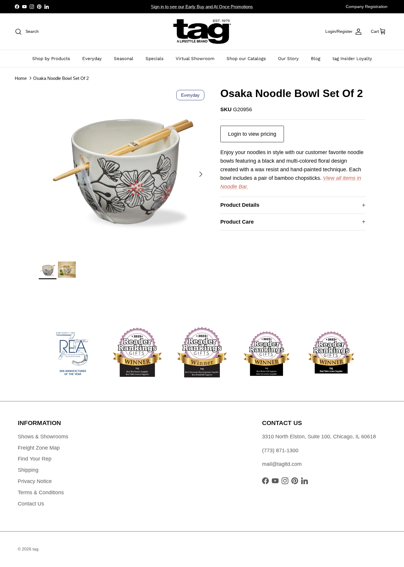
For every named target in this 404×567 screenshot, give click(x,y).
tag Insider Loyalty (352, 58)
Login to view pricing (252, 134)
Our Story (288, 58)
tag (35, 549)
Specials (155, 58)
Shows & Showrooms (43, 437)
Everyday (92, 58)
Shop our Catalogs (246, 58)
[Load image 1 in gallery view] (123, 171)
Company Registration (366, 6)
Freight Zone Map (39, 448)
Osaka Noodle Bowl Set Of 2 (61, 77)
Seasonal (123, 58)
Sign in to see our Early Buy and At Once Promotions (202, 6)
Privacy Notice (35, 481)
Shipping (28, 470)
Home (21, 77)
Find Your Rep (34, 459)
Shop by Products (51, 58)
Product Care (237, 222)
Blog (315, 58)
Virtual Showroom (195, 58)
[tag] (202, 31)
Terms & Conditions (41, 492)
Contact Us (31, 504)
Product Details (239, 205)
